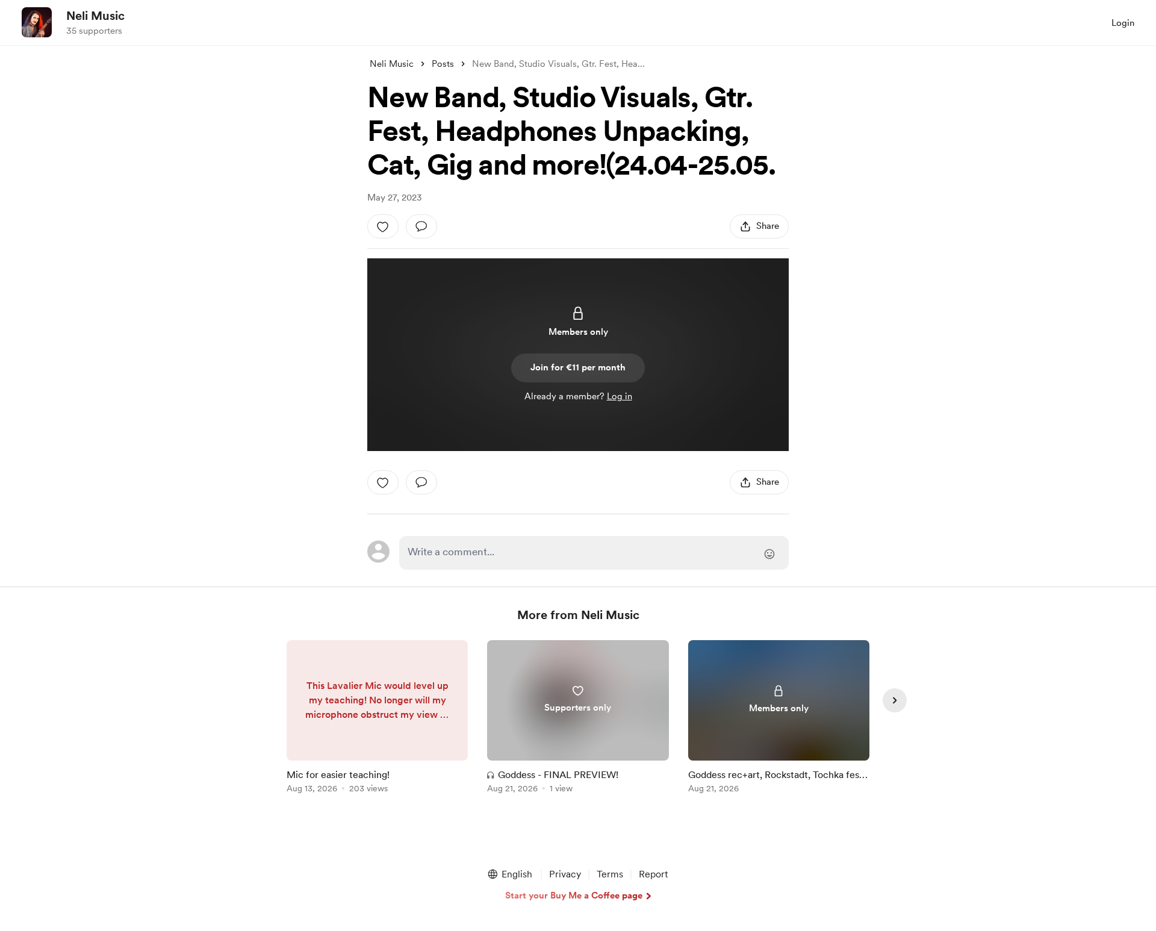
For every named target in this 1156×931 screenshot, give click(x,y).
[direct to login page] (594, 553)
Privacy (565, 874)
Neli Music (95, 15)
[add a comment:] (421, 226)
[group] (377, 718)
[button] (509, 874)
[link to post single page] (377, 718)
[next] (895, 700)
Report (653, 874)
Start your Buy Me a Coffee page (573, 895)
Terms (610, 874)
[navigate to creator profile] (37, 22)
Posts (443, 63)
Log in (619, 396)
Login (1122, 22)
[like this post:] (383, 226)
